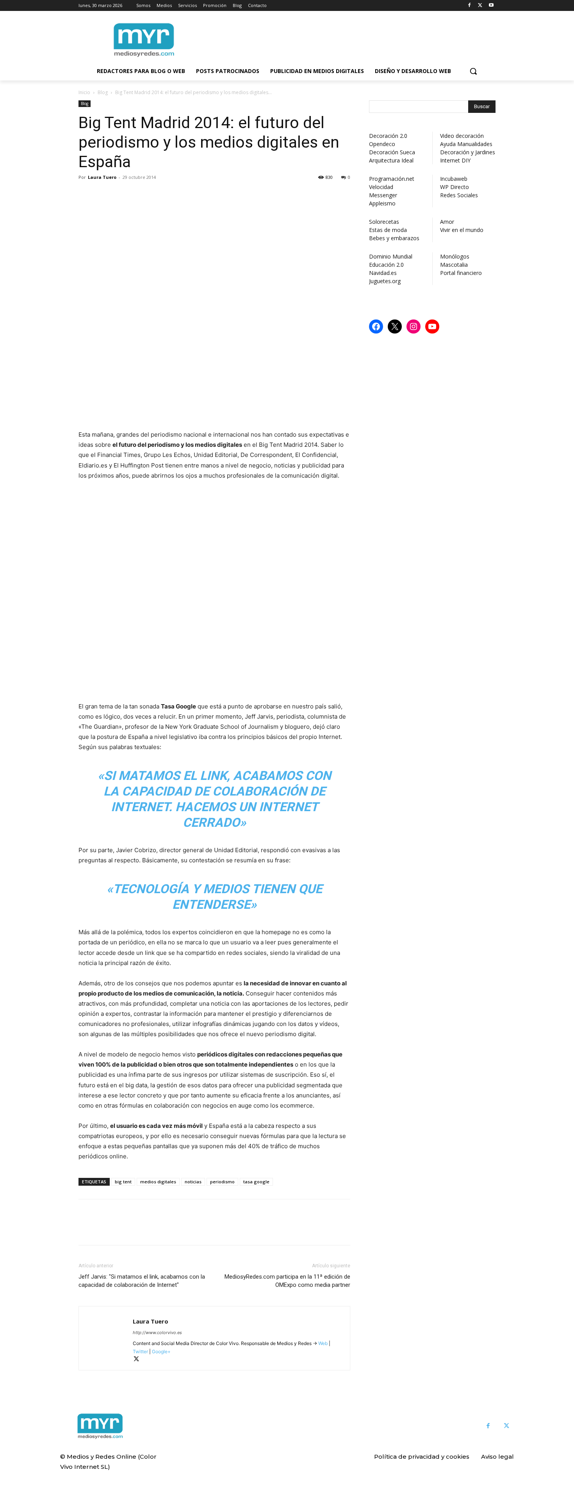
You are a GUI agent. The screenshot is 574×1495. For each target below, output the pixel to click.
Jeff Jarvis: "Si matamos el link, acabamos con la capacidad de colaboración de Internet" (141, 1280)
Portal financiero (461, 273)
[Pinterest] (122, 195)
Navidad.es (383, 273)
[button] (473, 71)
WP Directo (454, 187)
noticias (193, 1182)
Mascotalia (454, 264)
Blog (103, 92)
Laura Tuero (102, 177)
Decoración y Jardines (467, 152)
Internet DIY (455, 160)
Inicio (84, 92)
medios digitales (158, 1182)
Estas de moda (388, 230)
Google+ (161, 1351)
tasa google (256, 1182)
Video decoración (462, 135)
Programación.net (391, 178)
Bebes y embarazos (394, 238)
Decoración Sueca (392, 152)
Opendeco (382, 144)
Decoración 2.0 (388, 135)
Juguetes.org (385, 281)
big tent (123, 1182)
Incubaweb (453, 178)
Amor (447, 221)
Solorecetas (384, 221)
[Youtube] (491, 5)
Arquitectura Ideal (391, 160)
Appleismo (382, 203)
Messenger (383, 195)
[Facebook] (469, 5)
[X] (480, 5)
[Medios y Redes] (100, 1426)
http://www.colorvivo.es (157, 1332)
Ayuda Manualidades (466, 144)
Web (323, 1343)
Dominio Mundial (390, 256)
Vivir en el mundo (461, 230)
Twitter (140, 1351)
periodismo (222, 1182)
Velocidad (381, 187)
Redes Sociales (459, 195)
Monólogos (454, 256)
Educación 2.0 (386, 264)
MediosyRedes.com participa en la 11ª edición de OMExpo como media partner (287, 1280)
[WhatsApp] (140, 195)
